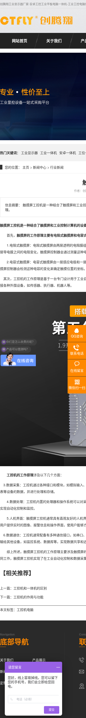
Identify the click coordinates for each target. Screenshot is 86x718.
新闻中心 (39, 167)
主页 (25, 167)
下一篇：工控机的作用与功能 (21, 596)
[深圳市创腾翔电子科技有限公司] (37, 20)
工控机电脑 (25, 609)
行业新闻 (57, 167)
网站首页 (19, 40)
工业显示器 (29, 152)
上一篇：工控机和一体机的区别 (23, 588)
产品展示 (39, 659)
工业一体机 (48, 152)
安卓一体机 (67, 152)
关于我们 (54, 40)
